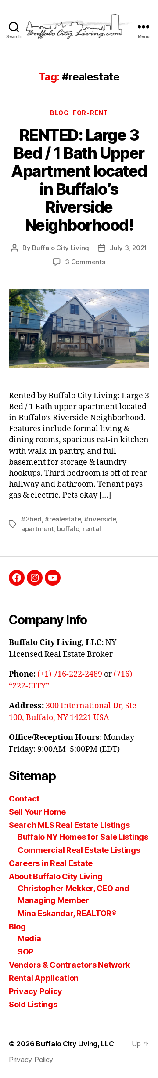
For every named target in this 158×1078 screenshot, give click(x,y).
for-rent (90, 113)
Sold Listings (33, 1004)
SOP (25, 951)
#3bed (31, 519)
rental (92, 528)
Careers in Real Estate (51, 863)
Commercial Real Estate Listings (79, 850)
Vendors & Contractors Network (69, 964)
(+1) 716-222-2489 (69, 674)
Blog (17, 926)
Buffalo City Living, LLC (75, 1043)
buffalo (68, 528)
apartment (37, 528)
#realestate (63, 519)
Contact (24, 798)
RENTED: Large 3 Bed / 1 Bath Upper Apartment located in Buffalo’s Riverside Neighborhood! (79, 180)
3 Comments (85, 262)
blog (59, 113)
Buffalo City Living (60, 248)
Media (29, 938)
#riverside (100, 519)
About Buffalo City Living (55, 876)
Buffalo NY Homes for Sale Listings (83, 836)
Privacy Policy (35, 991)
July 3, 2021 (128, 248)
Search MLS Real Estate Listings (69, 825)
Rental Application (44, 978)
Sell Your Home (37, 811)
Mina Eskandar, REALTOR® (67, 913)
